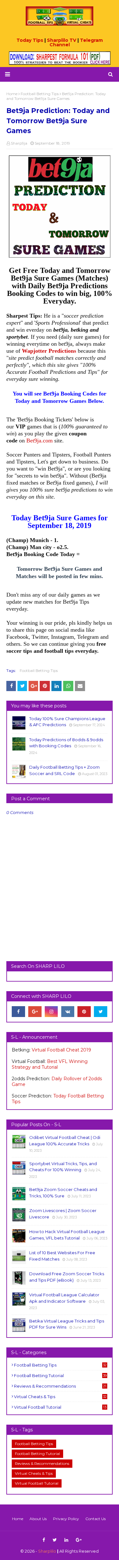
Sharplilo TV (61, 40)
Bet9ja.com (39, 440)
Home (17, 1518)
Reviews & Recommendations (60, 1386)
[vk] (68, 1011)
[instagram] (51, 1011)
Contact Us (95, 1518)
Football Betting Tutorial (60, 1375)
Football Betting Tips (39, 670)
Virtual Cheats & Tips (60, 1396)
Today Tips (30, 40)
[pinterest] (84, 1011)
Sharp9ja (19, 143)
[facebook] (18, 1011)
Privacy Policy (66, 1518)
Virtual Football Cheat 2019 (61, 1050)
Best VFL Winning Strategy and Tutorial (50, 1064)
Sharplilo (47, 1551)
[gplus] (35, 1011)
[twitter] (100, 1011)
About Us (38, 1518)
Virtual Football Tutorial (60, 1407)
